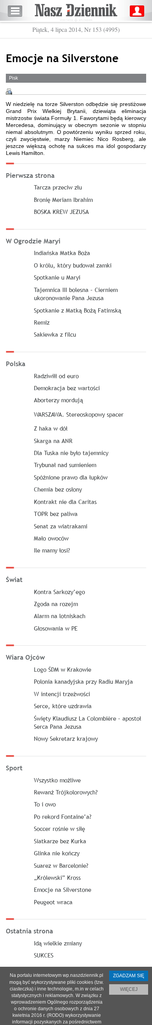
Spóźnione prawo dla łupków (71, 477)
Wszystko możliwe (57, 780)
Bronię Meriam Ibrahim (63, 199)
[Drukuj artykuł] (9, 92)
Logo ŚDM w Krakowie (62, 669)
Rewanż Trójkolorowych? (66, 792)
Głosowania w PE (56, 628)
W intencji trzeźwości (62, 694)
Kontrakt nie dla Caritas (65, 502)
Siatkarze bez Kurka (60, 841)
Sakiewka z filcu (55, 334)
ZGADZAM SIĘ (128, 975)
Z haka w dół (50, 428)
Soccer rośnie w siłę (59, 828)
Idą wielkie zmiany (58, 943)
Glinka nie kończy (57, 853)
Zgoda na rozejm (56, 604)
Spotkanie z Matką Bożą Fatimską (77, 310)
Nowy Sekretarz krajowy (66, 738)
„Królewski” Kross (57, 877)
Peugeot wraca (53, 902)
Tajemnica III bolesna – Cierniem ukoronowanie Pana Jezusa (76, 294)
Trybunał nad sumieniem (65, 465)
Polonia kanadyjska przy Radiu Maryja (83, 681)
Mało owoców (51, 538)
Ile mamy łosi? (52, 550)
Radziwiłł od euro (56, 376)
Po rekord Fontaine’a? (63, 816)
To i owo (45, 804)
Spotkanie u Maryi (57, 277)
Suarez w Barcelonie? (61, 865)
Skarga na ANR (53, 441)
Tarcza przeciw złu (58, 187)
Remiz (41, 322)
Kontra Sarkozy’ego (59, 592)
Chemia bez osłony (58, 489)
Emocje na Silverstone (62, 889)
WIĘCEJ (129, 989)
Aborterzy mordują (58, 400)
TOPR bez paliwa (56, 514)
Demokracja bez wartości (67, 388)
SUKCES (43, 955)
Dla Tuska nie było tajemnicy (71, 453)
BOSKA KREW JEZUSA (61, 211)
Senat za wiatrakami (60, 526)
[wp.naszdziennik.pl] (76, 11)
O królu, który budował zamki (72, 265)
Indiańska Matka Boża (62, 253)
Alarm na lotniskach (59, 616)
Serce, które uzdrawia (63, 706)
